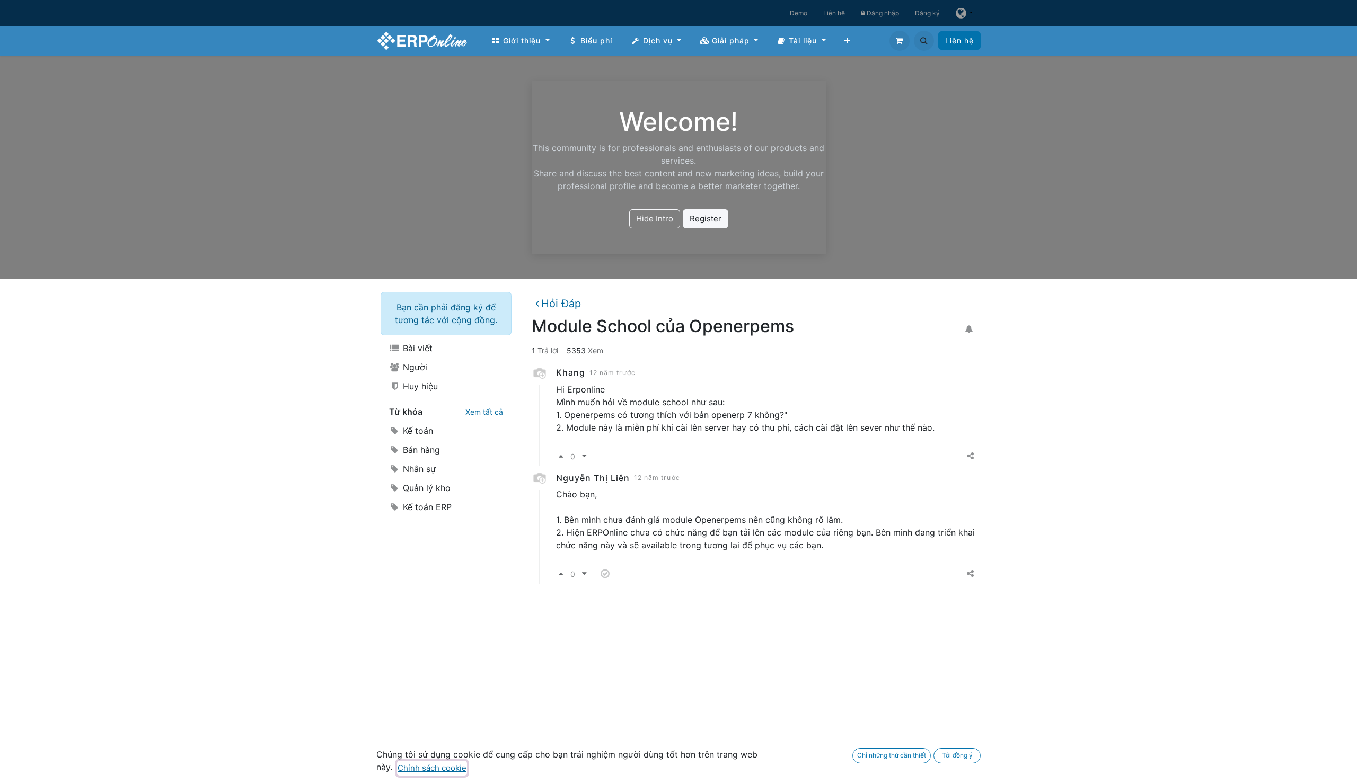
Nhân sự (418, 469)
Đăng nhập (882, 13)
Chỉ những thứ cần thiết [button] (891, 755)
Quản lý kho (425, 488)
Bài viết (416, 348)
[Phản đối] (584, 456)
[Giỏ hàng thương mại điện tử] (899, 41)
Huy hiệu (419, 386)
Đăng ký (927, 13)
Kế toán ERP (426, 507)
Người (413, 367)
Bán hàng (420, 449)
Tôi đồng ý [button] (957, 755)
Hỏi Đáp (561, 303)
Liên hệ (834, 13)
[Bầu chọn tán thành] (561, 456)
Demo (798, 13)
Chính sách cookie (432, 768)
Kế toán (416, 430)
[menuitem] (520, 40)
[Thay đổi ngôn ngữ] (964, 13)
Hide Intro (654, 218)
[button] (924, 41)
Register (705, 218)
